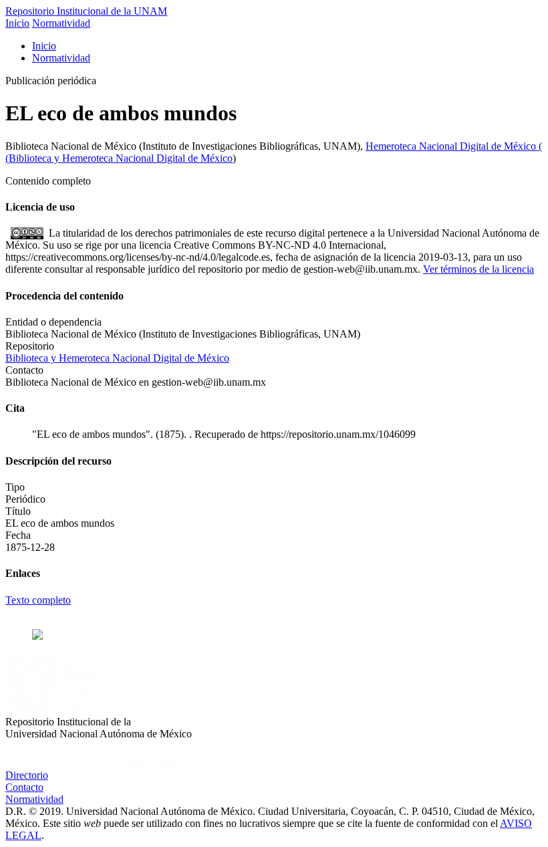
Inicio (17, 23)
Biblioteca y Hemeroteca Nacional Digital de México (121, 158)
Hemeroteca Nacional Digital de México (452, 146)
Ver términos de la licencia (478, 269)
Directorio (26, 775)
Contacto (24, 787)
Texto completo (38, 600)
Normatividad (61, 23)
